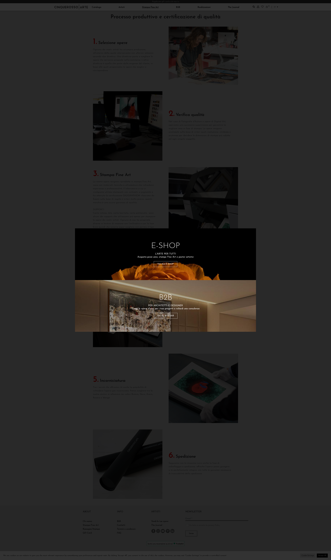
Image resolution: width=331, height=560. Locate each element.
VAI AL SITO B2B (165, 316)
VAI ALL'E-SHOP (165, 264)
